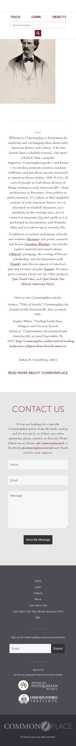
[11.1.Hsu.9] (38, 67)
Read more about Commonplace (38, 373)
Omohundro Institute (53, 675)
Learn (36, 17)
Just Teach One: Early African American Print (38, 611)
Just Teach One (23, 279)
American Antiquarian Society (29, 675)
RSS (38, 617)
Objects (59, 17)
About (38, 599)
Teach (15, 17)
